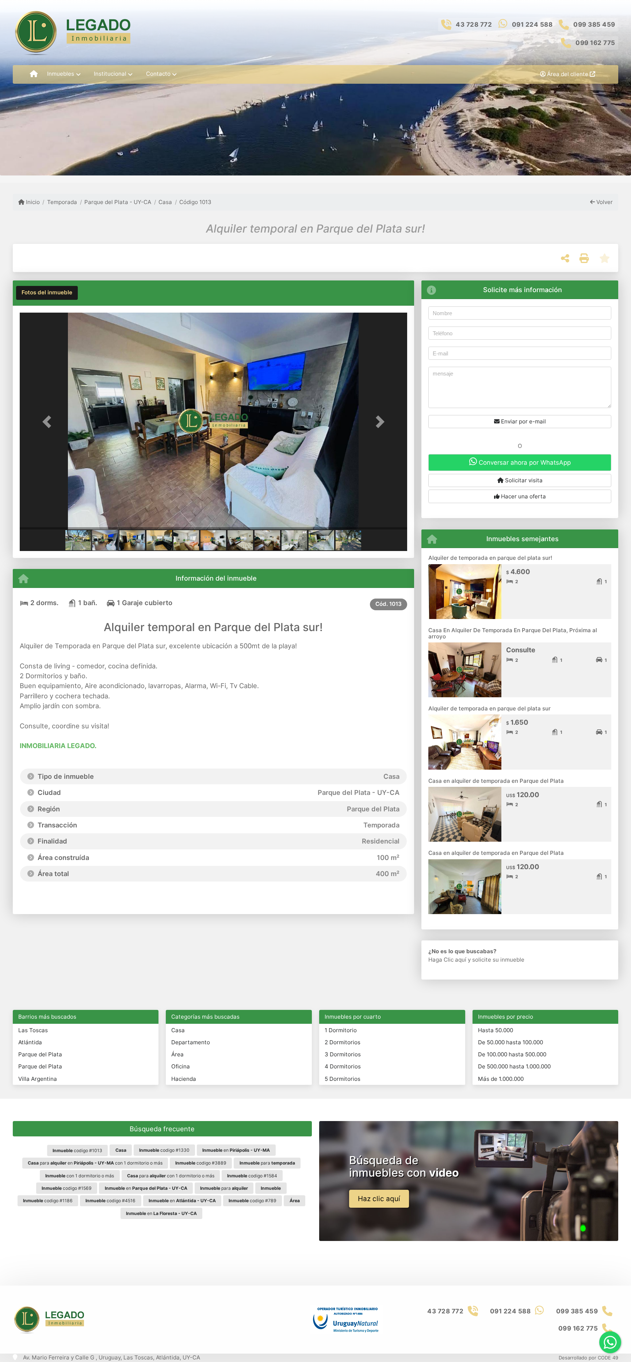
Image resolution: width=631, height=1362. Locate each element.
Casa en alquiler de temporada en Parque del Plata (496, 780)
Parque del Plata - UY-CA (117, 202)
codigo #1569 (67, 1188)
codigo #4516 (110, 1200)
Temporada (62, 202)
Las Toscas (33, 1030)
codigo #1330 (164, 1150)
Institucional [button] (110, 73)
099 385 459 (594, 24)
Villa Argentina (37, 1078)
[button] (49, 422)
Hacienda (183, 1078)
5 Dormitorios (342, 1078)
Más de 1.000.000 (501, 1078)
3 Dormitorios (343, 1054)
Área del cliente (568, 74)
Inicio (32, 202)
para (267, 1163)
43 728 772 (474, 24)
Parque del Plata (40, 1054)
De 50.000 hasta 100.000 (510, 1042)
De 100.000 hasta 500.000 (512, 1054)
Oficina (180, 1066)
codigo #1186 (48, 1200)
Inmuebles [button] (60, 73)
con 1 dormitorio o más (79, 1175)
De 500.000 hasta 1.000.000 (514, 1066)
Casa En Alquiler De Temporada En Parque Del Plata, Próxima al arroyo (512, 633)
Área (177, 1054)
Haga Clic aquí (447, 959)
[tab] (47, 293)
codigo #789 (252, 1200)
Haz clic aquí (379, 1199)
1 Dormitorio (341, 1030)
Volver (604, 202)
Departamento (190, 1042)
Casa (165, 202)
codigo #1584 (252, 1175)
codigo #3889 (200, 1163)
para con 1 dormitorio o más (170, 1175)
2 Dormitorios (342, 1042)
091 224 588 (532, 24)
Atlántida (30, 1042)
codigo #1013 (77, 1150)
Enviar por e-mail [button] (523, 421)
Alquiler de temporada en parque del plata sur (489, 708)
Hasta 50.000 (495, 1030)
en (236, 1150)
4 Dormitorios (343, 1066)
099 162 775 (595, 42)
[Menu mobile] (34, 74)
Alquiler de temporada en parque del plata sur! (490, 557)
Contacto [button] (158, 73)
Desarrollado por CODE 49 (588, 1358)
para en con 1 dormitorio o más (95, 1163)
